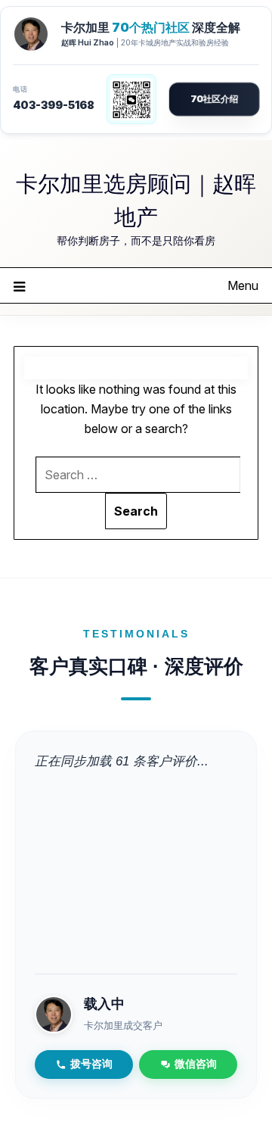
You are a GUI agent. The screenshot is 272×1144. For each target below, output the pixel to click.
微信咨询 (196, 1064)
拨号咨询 (91, 1064)
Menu (242, 285)
